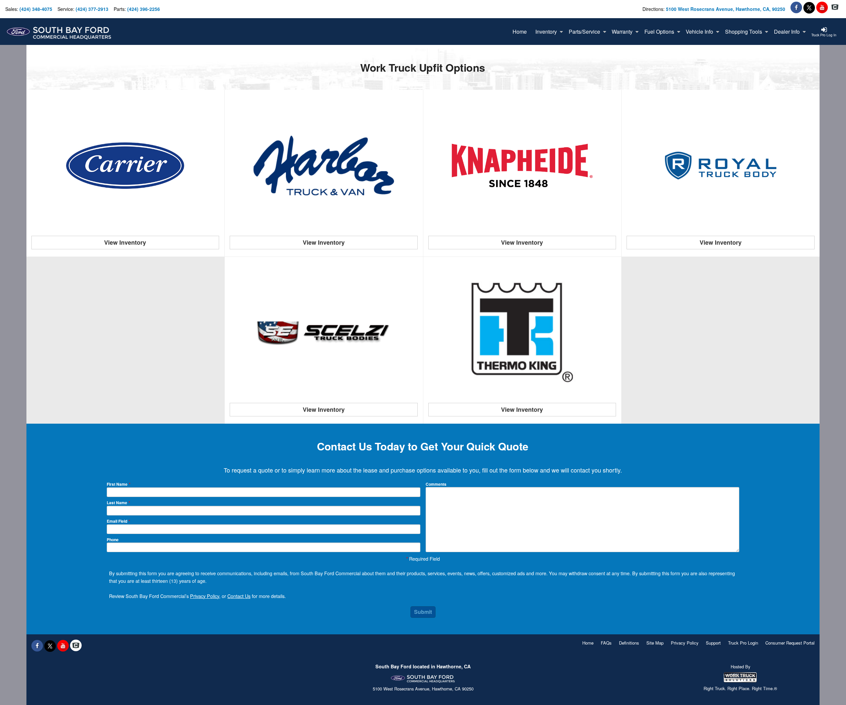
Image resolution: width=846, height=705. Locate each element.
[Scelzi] (323, 332)
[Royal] (720, 165)
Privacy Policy (204, 595)
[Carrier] (125, 165)
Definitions (629, 643)
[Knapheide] (522, 165)
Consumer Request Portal (790, 643)
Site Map (655, 643)
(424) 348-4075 (35, 9)
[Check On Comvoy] (835, 7)
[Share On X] (809, 7)
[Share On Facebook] (796, 7)
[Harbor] (323, 165)
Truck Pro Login (743, 643)
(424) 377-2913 (92, 9)
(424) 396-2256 (143, 9)
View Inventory (125, 242)
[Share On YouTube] (822, 7)
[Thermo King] (522, 332)
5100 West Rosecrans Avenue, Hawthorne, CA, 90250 (725, 9)
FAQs (606, 643)
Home (588, 643)
